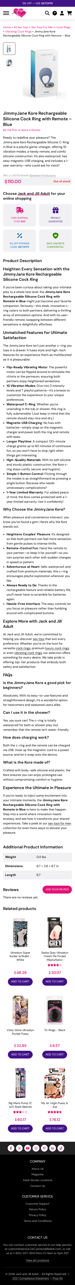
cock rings (23, 648)
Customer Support (37, 1203)
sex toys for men (59, 823)
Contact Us (37, 1186)
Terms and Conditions (38, 1221)
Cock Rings (63, 27)
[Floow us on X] (19, 1148)
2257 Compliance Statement (30, 1278)
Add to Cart (20, 981)
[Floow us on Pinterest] (44, 1148)
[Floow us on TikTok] (61, 1148)
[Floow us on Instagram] (35, 1148)
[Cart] (69, 13)
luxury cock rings (57, 648)
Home (7, 27)
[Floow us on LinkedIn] (52, 1148)
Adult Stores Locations (37, 1180)
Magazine (37, 1174)
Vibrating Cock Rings (18, 31)
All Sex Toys (21, 27)
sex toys (38, 639)
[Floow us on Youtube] (27, 1148)
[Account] (62, 13)
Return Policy (37, 1209)
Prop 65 (58, 1278)
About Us (37, 1168)
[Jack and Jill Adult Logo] (19, 13)
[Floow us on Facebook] (11, 1148)
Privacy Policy (37, 1215)
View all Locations (37, 1260)
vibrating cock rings (28, 653)
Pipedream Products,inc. (42, 175)
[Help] (54, 13)
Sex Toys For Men (42, 27)
